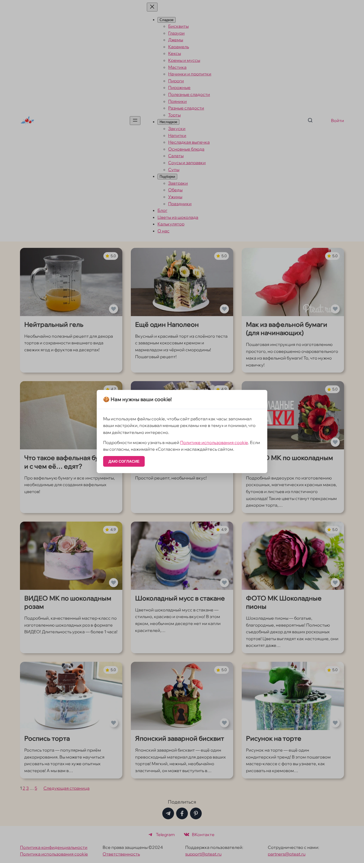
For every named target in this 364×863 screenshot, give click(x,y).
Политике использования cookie (214, 442)
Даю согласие (123, 461)
